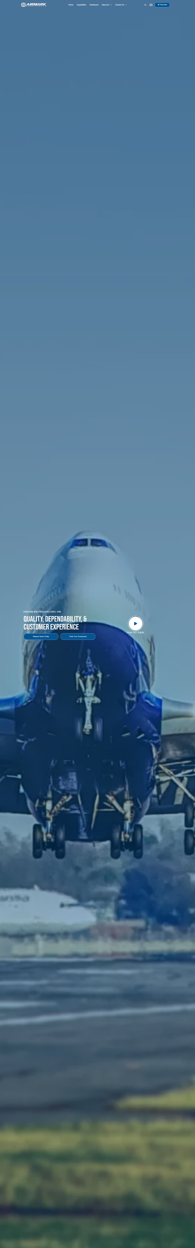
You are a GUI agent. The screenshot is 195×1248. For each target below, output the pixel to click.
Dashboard (94, 5)
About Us (105, 5)
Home (70, 5)
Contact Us (119, 5)
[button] (107, 4)
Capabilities (81, 5)
